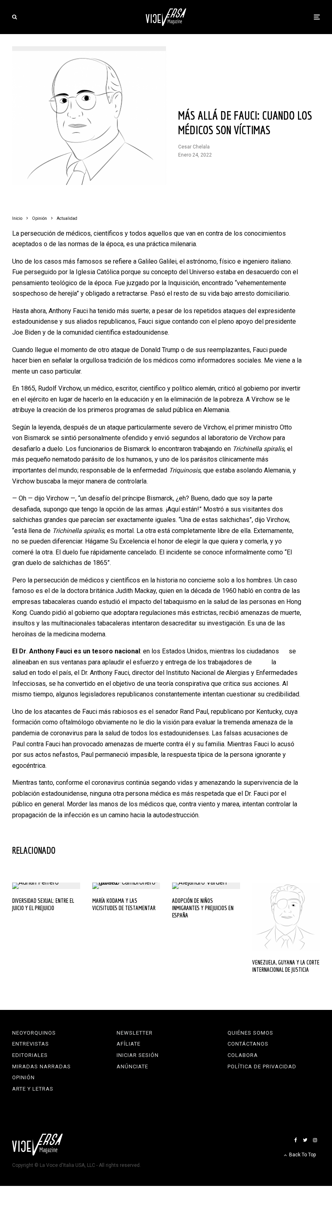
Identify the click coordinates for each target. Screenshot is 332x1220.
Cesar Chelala (194, 147)
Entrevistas (30, 1044)
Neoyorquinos (34, 1033)
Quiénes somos (250, 1033)
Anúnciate (132, 1066)
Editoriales (30, 1055)
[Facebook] (296, 1140)
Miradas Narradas (41, 1066)
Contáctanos (248, 1044)
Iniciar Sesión (138, 1055)
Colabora (243, 1055)
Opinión (23, 1077)
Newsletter (135, 1033)
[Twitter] (305, 1140)
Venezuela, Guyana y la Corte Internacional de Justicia (285, 966)
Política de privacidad (262, 1066)
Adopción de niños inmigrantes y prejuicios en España (203, 908)
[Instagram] (315, 1140)
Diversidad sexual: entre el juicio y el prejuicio (43, 904)
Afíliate (128, 1044)
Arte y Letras (32, 1089)
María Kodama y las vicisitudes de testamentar (123, 904)
